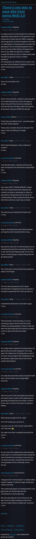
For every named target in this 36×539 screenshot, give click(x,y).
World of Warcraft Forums (8, 2)
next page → (5, 513)
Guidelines (20, 526)
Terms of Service (6, 530)
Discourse (12, 534)
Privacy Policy (19, 530)
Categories (10, 526)
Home (3, 526)
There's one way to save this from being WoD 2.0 (17, 11)
